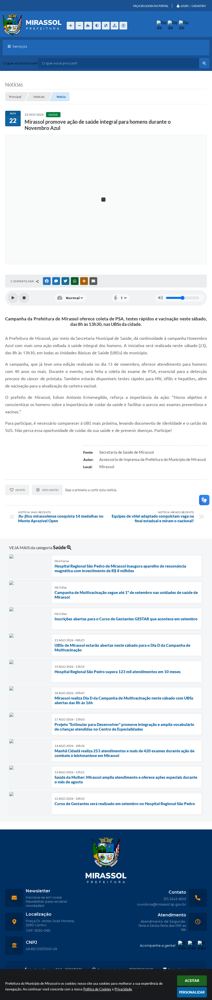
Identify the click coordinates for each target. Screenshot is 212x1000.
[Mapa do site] (114, 26)
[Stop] (24, 298)
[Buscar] (204, 63)
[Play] (13, 298)
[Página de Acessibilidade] (123, 26)
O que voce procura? (20, 63)
